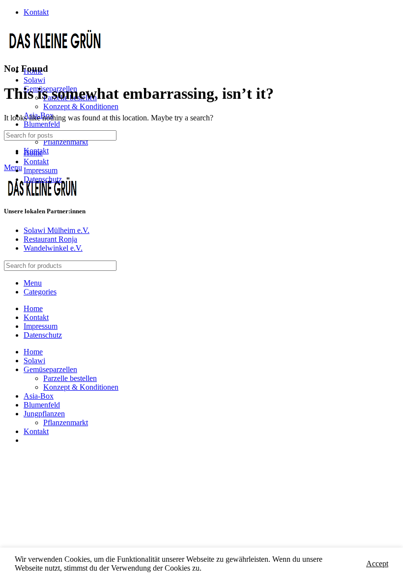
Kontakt (36, 161)
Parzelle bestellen (70, 378)
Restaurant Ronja (50, 239)
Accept (377, 563)
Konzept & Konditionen (80, 106)
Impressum (41, 170)
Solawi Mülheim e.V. (56, 230)
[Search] (387, 135)
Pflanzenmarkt (65, 142)
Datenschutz (43, 179)
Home (33, 152)
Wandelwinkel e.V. (53, 248)
